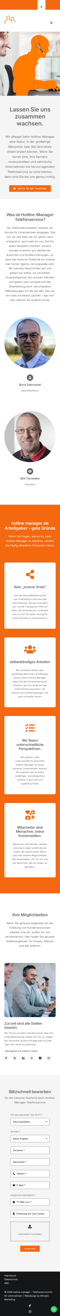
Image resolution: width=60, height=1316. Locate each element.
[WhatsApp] (32, 1058)
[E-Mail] (49, 1058)
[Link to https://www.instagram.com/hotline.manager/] (30, 1311)
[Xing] (40, 1058)
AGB (6, 1283)
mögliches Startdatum (23, 1195)
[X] (15, 1058)
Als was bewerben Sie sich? (26, 1114)
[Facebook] (6, 1058)
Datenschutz (11, 1279)
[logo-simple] (10, 16)
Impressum (10, 1275)
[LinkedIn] (23, 1058)
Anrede (15, 1131)
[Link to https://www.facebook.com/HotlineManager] (30, 1305)
